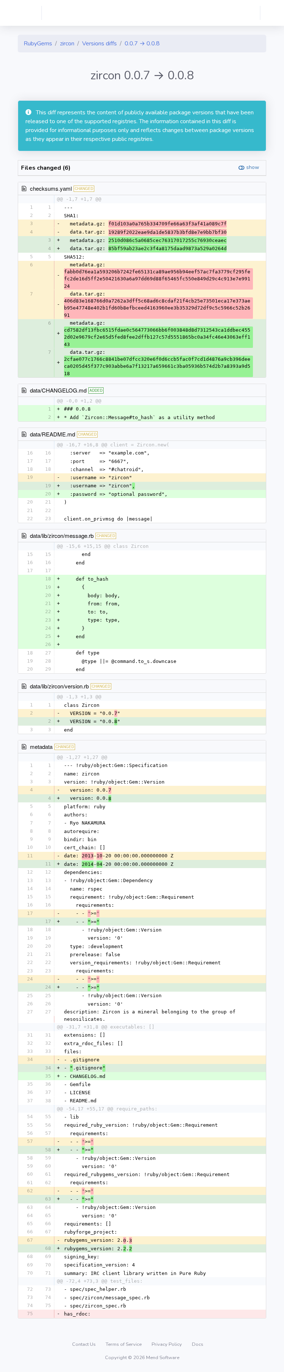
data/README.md (52, 434)
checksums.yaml (51, 188)
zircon (67, 43)
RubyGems (38, 43)
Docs (197, 1344)
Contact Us (84, 1344)
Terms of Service (124, 1344)
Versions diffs (99, 43)
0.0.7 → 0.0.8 (142, 43)
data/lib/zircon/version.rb (59, 686)
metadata (41, 746)
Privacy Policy (167, 1344)
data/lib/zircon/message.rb (62, 535)
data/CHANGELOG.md (58, 390)
